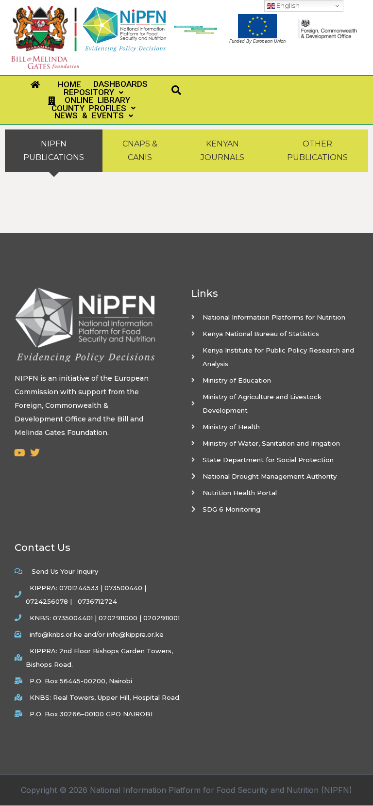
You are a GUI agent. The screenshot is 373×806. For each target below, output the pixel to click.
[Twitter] (35, 453)
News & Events (84, 115)
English (287, 5)
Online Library (92, 101)
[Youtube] (19, 453)
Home (60, 85)
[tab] (53, 150)
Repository (84, 92)
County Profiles (84, 108)
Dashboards (116, 84)
